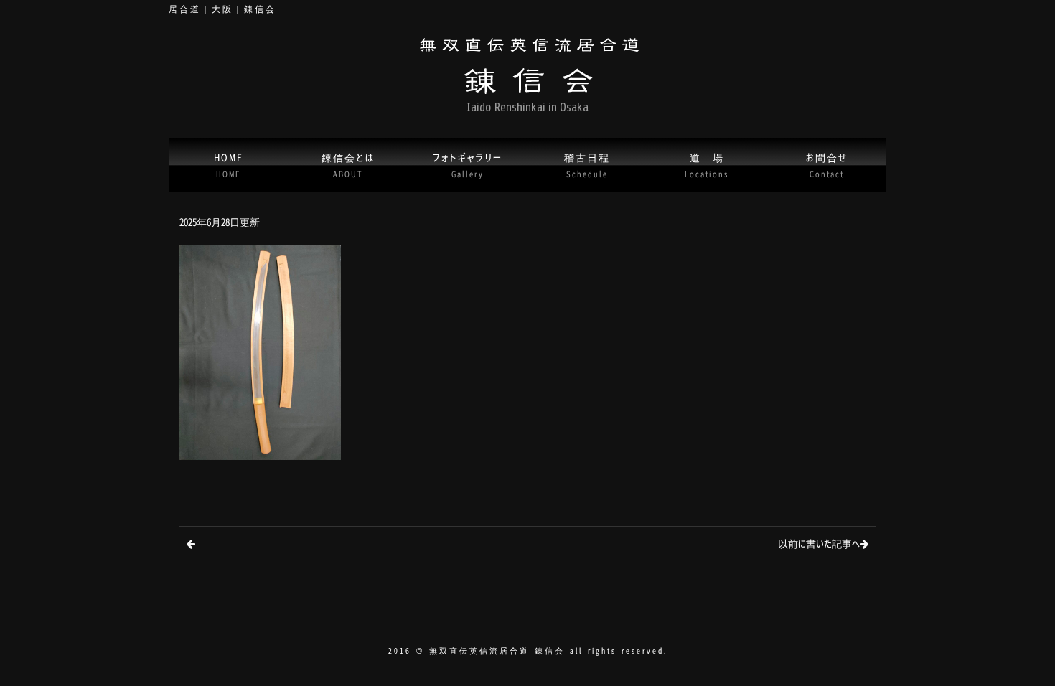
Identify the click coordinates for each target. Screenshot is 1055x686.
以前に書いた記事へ (819, 543)
